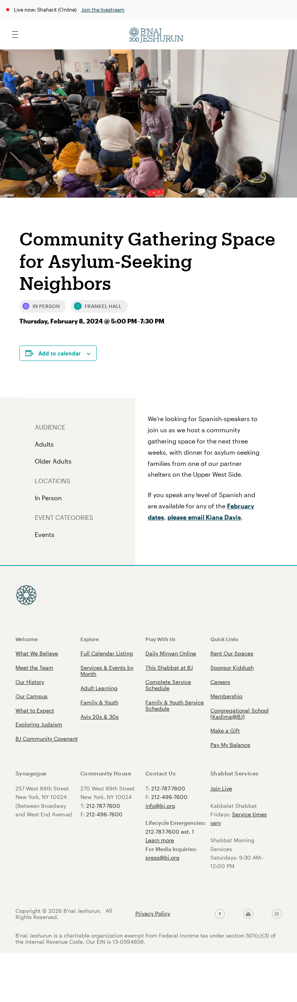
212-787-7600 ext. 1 (169, 831)
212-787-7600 (103, 805)
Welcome (26, 639)
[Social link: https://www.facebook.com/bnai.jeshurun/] (220, 914)
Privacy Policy (152, 914)
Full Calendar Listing (106, 653)
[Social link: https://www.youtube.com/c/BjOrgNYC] (248, 914)
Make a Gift (225, 730)
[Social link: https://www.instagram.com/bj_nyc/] (277, 914)
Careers (220, 682)
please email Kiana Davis (204, 517)
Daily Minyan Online (170, 653)
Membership (226, 696)
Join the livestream (103, 9)
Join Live (221, 788)
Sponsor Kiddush (232, 667)
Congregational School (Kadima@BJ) (239, 713)
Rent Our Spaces (231, 653)
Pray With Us (160, 639)
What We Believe (36, 653)
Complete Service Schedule (168, 685)
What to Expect (34, 710)
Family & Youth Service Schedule (174, 705)
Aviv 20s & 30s (99, 716)
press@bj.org (162, 857)
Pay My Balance (230, 744)
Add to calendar (59, 353)
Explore (89, 639)
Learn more (159, 840)
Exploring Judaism (38, 724)
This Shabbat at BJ (169, 667)
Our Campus (31, 696)
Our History (29, 682)
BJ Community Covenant (46, 738)
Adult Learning (99, 688)
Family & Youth (99, 702)
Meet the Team (34, 667)
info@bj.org (160, 805)
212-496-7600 (104, 814)
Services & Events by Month (106, 670)
